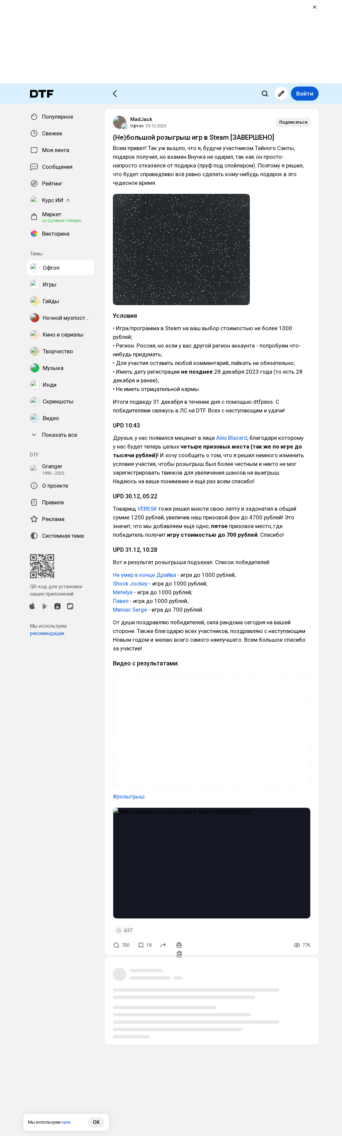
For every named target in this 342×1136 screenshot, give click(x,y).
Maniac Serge (130, 609)
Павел (121, 601)
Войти (304, 93)
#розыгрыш (129, 796)
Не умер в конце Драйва (144, 575)
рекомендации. (47, 633)
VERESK (147, 508)
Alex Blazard (231, 437)
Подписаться (293, 122)
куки (65, 1122)
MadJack (141, 119)
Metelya (123, 592)
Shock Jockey (130, 583)
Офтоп (137, 125)
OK (96, 1122)
